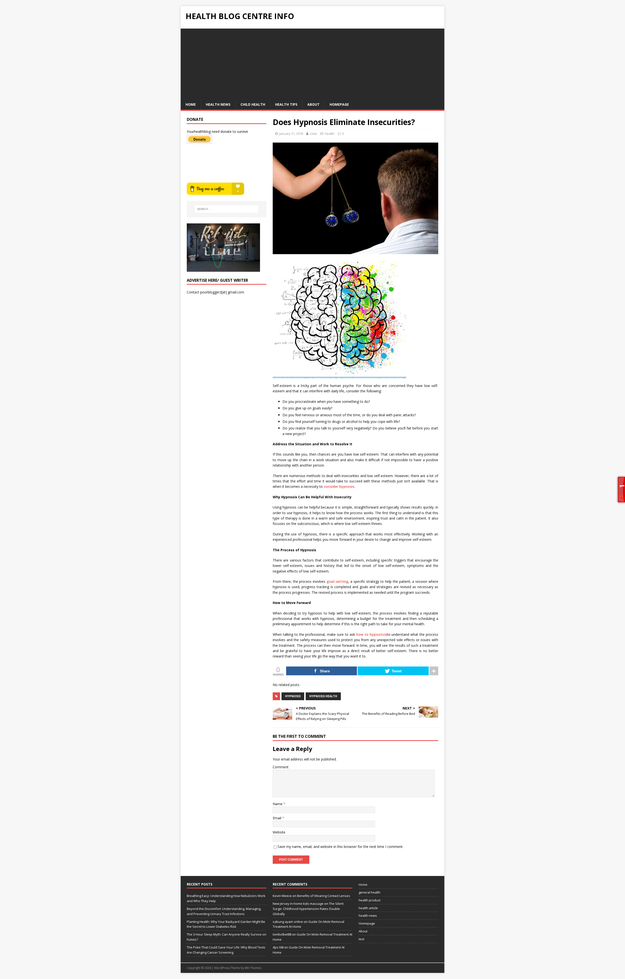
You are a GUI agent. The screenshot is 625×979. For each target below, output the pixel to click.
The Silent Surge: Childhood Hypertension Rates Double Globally (308, 908)
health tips (286, 104)
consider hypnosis (339, 486)
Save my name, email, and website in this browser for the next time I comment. (340, 846)
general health (369, 892)
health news (218, 104)
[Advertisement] (312, 63)
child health (252, 104)
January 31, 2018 (291, 133)
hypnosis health (323, 696)
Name (278, 804)
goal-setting (337, 581)
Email (277, 818)
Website (279, 832)
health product (369, 900)
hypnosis (293, 696)
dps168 (278, 947)
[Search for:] (226, 209)
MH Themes (253, 968)
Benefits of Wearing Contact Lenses (323, 896)
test (361, 939)
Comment (281, 767)
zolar (313, 133)
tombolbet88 (282, 934)
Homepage (339, 104)
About (313, 104)
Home (191, 104)
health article (368, 908)
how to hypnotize (371, 634)
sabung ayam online (288, 921)
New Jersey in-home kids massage (298, 903)
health (329, 133)
